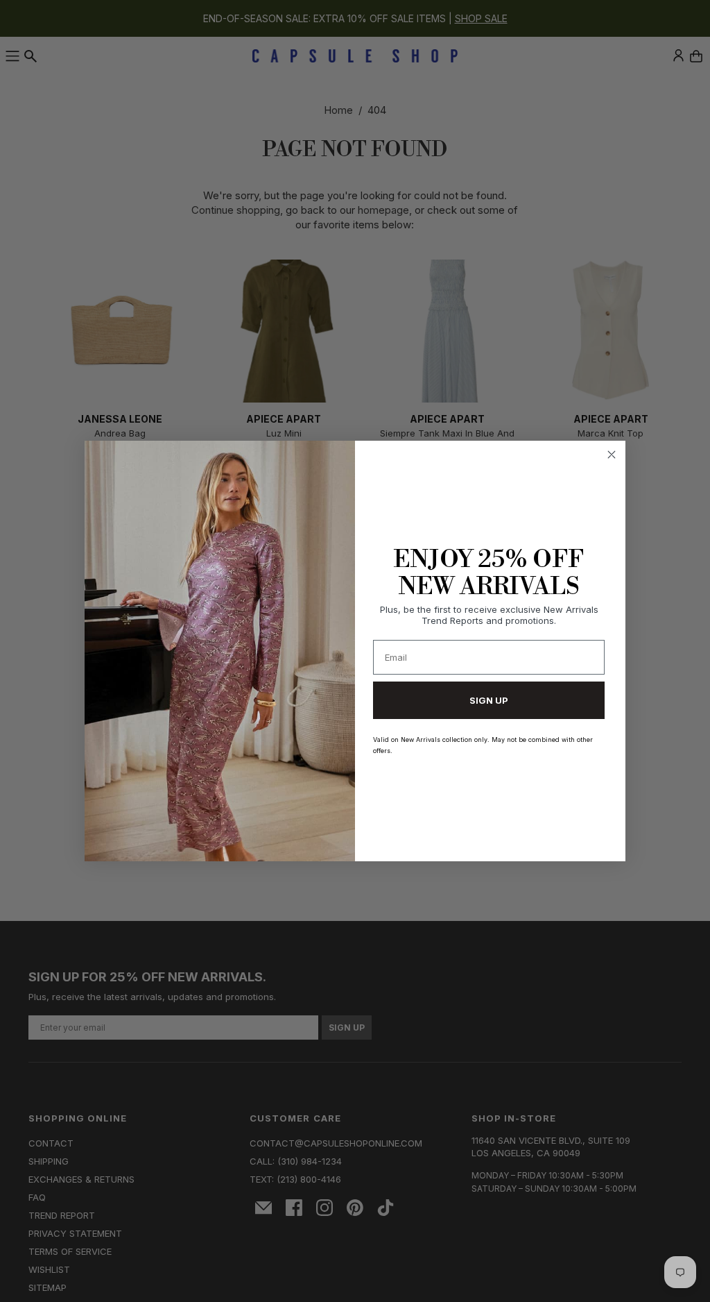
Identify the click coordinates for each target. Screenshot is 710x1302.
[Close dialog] (611, 454)
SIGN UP (488, 700)
